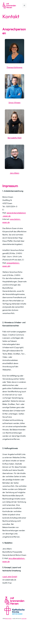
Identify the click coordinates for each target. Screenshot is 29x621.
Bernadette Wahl (14, 138)
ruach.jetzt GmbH (9, 576)
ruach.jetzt (23, 618)
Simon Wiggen (14, 102)
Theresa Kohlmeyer (14, 67)
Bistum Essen (8, 618)
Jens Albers (14, 173)
